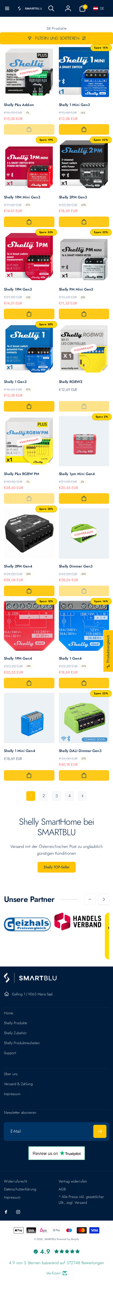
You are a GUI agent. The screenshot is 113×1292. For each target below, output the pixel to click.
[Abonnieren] (99, 1131)
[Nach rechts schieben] (103, 899)
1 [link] (31, 796)
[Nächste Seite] (82, 796)
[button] (7, 8)
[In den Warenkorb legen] (29, 129)
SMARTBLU (50, 1239)
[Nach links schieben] (89, 899)
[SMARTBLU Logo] (30, 981)
